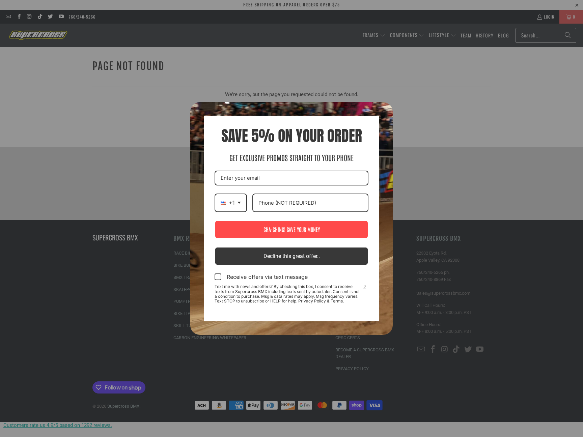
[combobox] (231, 203)
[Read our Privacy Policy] (364, 287)
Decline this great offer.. (291, 256)
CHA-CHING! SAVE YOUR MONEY (291, 229)
